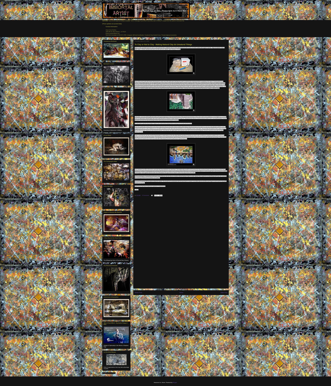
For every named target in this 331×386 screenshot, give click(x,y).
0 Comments (145, 195)
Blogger (175, 382)
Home (181, 292)
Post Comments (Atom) (184, 297)
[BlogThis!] (157, 195)
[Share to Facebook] (160, 195)
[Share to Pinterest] (161, 195)
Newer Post (138, 292)
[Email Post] (152, 195)
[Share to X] (158, 195)
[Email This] (155, 195)
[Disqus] (181, 220)
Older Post (223, 292)
